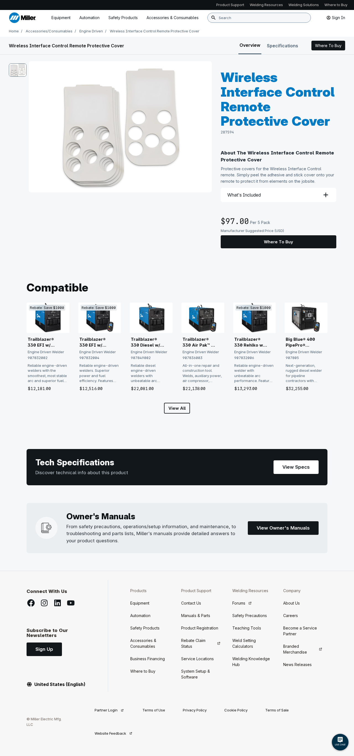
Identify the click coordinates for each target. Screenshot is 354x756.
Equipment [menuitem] (61, 17)
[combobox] (259, 18)
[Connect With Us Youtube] (70, 602)
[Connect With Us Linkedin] (57, 602)
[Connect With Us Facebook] (31, 602)
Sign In (338, 17)
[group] (120, 126)
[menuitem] (172, 17)
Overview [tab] (250, 45)
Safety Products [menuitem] (123, 17)
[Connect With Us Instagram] (44, 602)
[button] (328, 46)
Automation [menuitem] (89, 17)
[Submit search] (213, 17)
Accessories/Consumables (49, 31)
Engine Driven (91, 31)
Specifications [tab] (282, 45)
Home (14, 31)
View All (177, 408)
